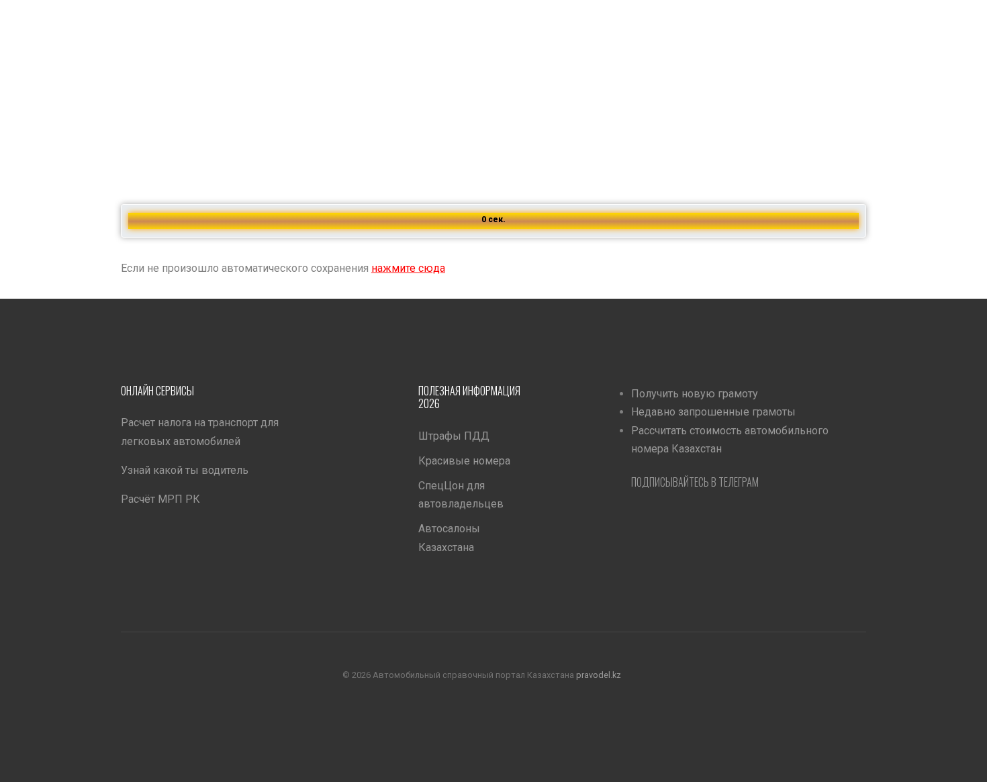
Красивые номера (464, 460)
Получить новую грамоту (694, 393)
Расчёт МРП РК (160, 499)
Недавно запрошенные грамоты (713, 411)
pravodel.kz (598, 674)
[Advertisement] (403, 94)
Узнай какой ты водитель (184, 470)
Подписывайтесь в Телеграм (695, 482)
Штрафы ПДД (453, 436)
